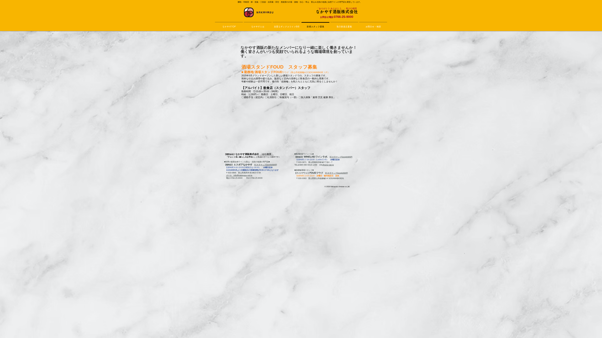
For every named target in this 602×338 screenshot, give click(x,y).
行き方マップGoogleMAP (265, 165)
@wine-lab (327, 165)
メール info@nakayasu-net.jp (239, 175)
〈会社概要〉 (267, 154)
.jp (333, 165)
